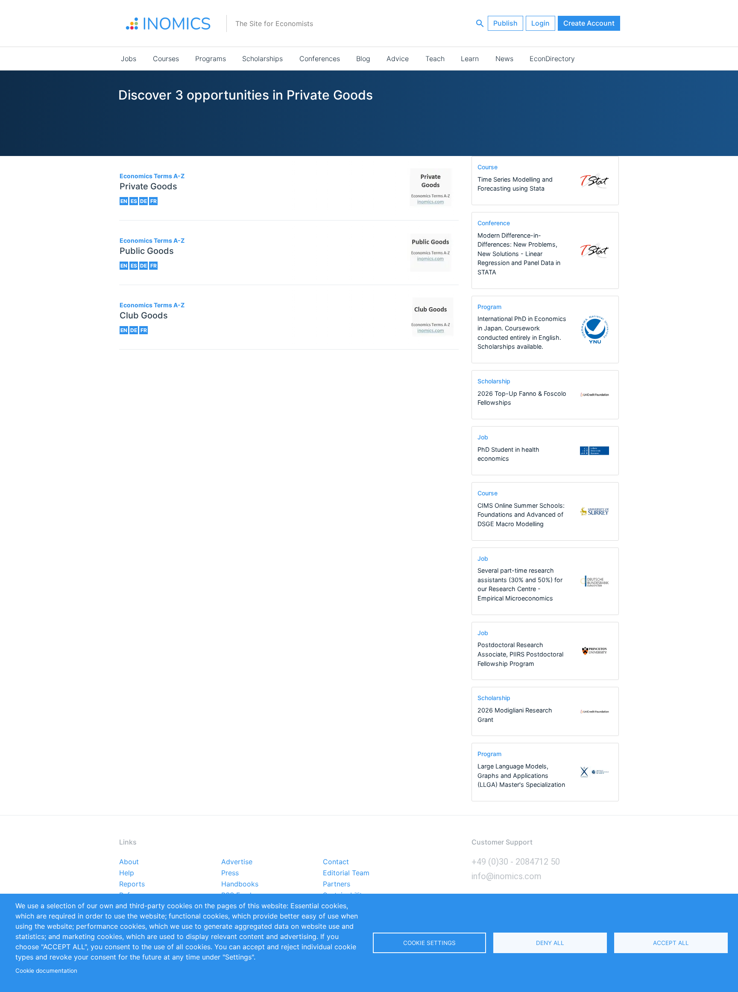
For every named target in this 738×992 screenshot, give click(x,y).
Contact (336, 862)
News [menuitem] (504, 58)
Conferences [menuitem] (319, 58)
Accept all (671, 942)
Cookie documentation (46, 970)
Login (540, 23)
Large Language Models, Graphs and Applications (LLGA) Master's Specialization (521, 775)
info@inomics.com (507, 876)
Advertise (236, 862)
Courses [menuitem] (166, 58)
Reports (132, 884)
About (129, 862)
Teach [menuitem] (435, 58)
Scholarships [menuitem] (262, 58)
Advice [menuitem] (398, 58)
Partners (336, 884)
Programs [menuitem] (210, 58)
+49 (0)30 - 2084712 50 (516, 862)
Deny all (550, 942)
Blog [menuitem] (363, 58)
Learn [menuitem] (470, 58)
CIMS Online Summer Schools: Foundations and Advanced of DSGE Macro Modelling (521, 514)
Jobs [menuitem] (128, 58)
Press (230, 873)
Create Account (589, 23)
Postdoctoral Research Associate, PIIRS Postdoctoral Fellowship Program (520, 654)
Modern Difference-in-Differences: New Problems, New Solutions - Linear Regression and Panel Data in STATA (518, 254)
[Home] (168, 23)
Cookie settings (429, 942)
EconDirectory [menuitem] (552, 58)
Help (126, 873)
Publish (505, 23)
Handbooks (239, 884)
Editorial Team (346, 873)
